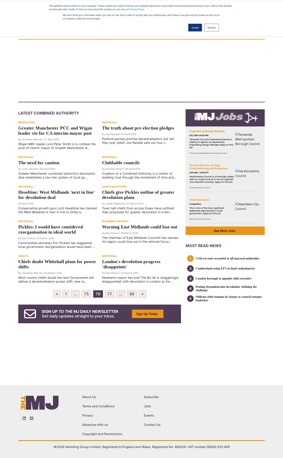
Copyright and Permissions (102, 434)
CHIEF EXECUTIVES (114, 186)
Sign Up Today (147, 314)
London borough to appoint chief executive (224, 278)
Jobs (147, 406)
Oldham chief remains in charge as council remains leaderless (229, 298)
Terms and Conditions (98, 406)
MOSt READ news (203, 245)
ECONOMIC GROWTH (115, 221)
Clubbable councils (121, 162)
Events (149, 415)
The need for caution (38, 162)
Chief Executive (199, 199)
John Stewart (30, 168)
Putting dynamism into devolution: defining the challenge (226, 288)
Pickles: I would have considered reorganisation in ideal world (50, 229)
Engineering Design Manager (207, 131)
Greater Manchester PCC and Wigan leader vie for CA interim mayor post (55, 130)
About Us (89, 397)
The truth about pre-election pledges (138, 127)
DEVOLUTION (26, 122)
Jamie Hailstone (115, 203)
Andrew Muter (114, 168)
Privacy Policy (137, 9)
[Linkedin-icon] (24, 418)
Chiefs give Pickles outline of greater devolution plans (138, 195)
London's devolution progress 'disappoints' (131, 264)
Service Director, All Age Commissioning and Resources (208, 167)
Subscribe (151, 397)
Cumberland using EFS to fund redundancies (225, 268)
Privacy (87, 415)
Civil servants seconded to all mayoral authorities (227, 258)
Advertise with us (95, 425)
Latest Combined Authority (48, 113)
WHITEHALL (109, 122)
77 (109, 294)
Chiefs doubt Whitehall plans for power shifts (57, 264)
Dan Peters (28, 238)
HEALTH (23, 256)
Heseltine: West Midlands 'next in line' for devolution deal (56, 195)
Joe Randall (112, 134)
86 (131, 294)
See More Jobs (224, 231)
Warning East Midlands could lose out (139, 226)
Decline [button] (212, 27)
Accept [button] (195, 27)
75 (86, 294)
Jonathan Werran (32, 139)
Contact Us (152, 425)
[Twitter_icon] (31, 418)
